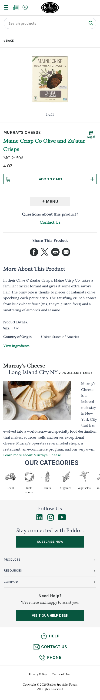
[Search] (90, 23)
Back (10, 41)
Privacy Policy (38, 674)
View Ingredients (16, 346)
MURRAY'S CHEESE (22, 132)
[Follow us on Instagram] (50, 519)
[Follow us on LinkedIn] (39, 519)
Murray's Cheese (24, 366)
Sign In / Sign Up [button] (25, 7)
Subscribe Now (50, 542)
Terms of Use (61, 674)
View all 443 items (74, 373)
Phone (54, 657)
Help (54, 636)
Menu (52, 201)
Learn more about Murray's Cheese (32, 455)
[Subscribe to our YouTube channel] (62, 519)
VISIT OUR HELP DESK (50, 615)
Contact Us (50, 222)
